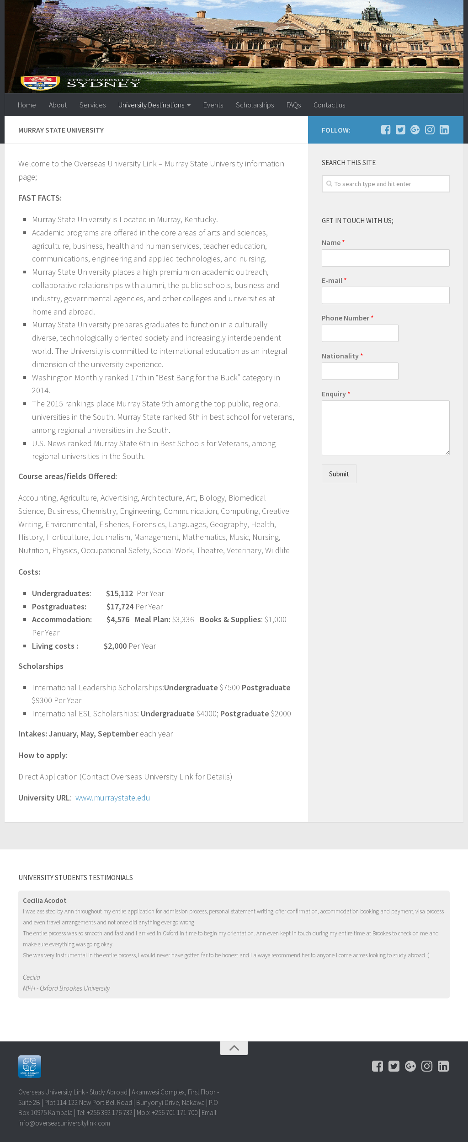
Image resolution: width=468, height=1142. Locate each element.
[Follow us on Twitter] (400, 129)
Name (333, 242)
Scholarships (255, 104)
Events (213, 104)
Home (27, 104)
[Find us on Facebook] (385, 129)
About (58, 104)
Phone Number (348, 317)
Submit (339, 474)
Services (93, 104)
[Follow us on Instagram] (429, 129)
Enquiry (336, 393)
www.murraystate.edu (112, 797)
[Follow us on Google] (415, 129)
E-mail (334, 280)
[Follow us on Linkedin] (444, 129)
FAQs (294, 104)
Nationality (342, 355)
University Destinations (151, 104)
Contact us (329, 104)
